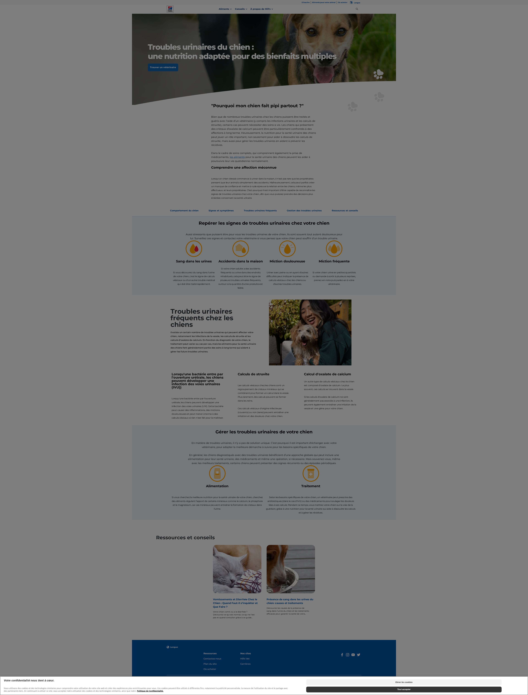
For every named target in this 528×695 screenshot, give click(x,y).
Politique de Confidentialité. (150, 691)
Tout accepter (404, 689)
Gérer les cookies (404, 682)
